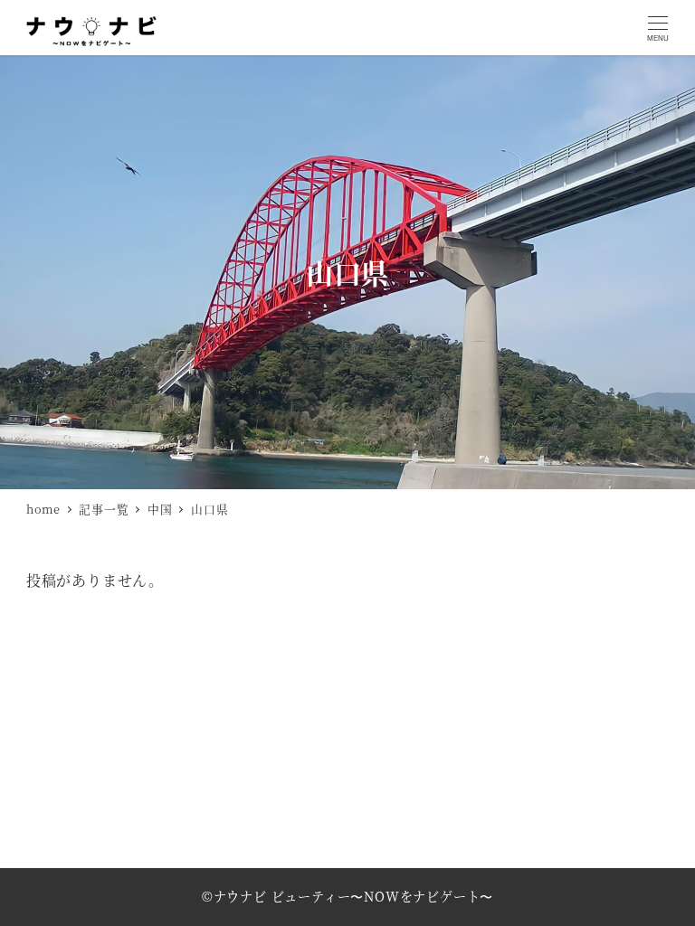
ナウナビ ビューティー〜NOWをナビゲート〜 (354, 896)
